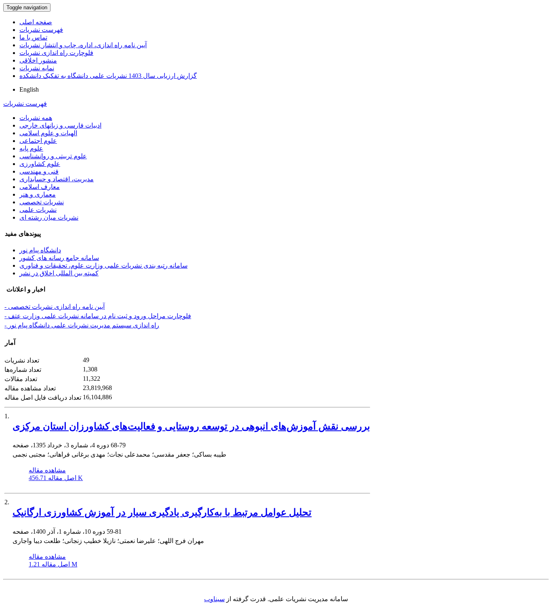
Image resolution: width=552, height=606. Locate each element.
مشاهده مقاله (47, 470)
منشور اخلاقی (38, 60)
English (29, 89)
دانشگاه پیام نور (40, 250)
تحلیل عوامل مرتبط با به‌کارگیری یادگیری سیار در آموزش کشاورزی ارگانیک (162, 512)
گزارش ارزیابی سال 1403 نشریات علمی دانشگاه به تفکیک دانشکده (108, 75)
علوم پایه (31, 148)
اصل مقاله (56, 477)
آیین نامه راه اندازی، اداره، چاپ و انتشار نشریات (83, 45)
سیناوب (214, 599)
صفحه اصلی (35, 22)
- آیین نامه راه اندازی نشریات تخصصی (54, 306)
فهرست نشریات (41, 29)
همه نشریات (35, 117)
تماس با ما (33, 37)
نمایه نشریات (36, 68)
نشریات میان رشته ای (48, 217)
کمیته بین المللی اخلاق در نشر (59, 273)
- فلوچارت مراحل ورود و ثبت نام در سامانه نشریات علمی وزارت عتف (97, 315)
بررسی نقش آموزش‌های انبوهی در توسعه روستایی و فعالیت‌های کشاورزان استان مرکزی (191, 426)
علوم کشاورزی (39, 163)
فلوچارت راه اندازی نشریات (56, 52)
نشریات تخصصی (41, 202)
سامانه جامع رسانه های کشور (59, 257)
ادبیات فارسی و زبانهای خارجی (60, 125)
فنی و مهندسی (39, 171)
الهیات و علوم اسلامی (48, 133)
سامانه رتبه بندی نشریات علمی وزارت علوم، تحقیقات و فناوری (103, 265)
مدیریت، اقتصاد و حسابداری (56, 179)
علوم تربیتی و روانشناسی (53, 156)
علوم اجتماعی (38, 140)
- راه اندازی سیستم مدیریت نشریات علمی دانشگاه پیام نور (81, 325)
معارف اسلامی (39, 186)
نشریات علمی (38, 209)
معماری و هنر (37, 194)
